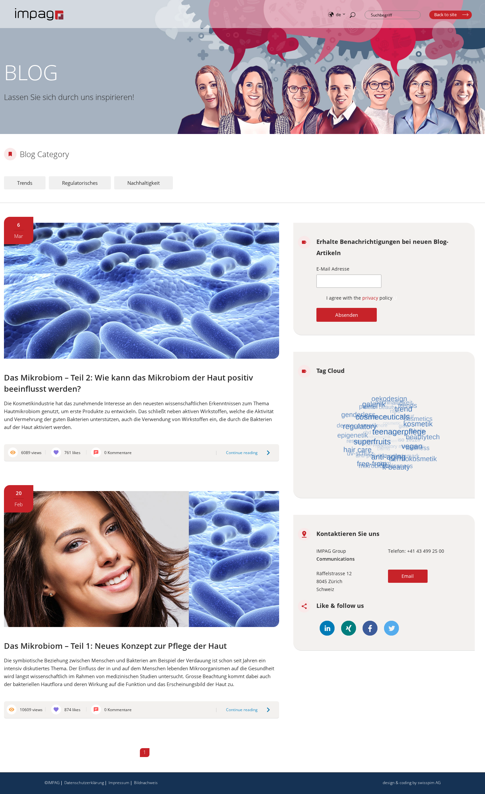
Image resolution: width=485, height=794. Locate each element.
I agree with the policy (360, 298)
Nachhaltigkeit (143, 183)
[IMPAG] (40, 20)
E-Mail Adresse (332, 269)
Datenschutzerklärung (84, 782)
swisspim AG (429, 782)
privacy (370, 298)
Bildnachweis (146, 782)
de (338, 14)
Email (408, 576)
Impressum (119, 782)
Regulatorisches (80, 183)
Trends (24, 183)
